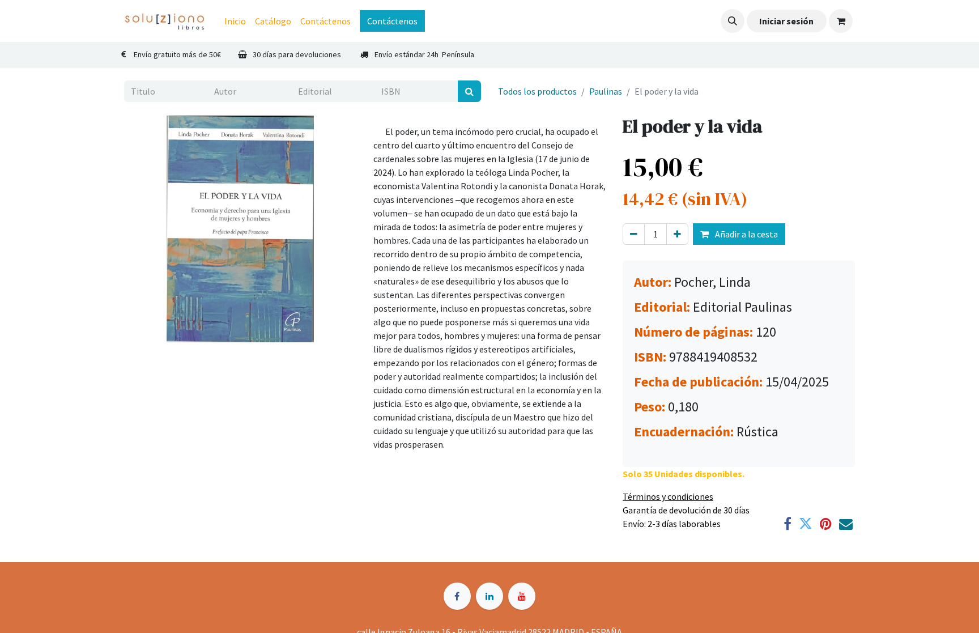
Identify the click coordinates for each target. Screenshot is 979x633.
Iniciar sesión (786, 21)
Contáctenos (392, 21)
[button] (732, 21)
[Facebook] (787, 523)
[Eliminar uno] (634, 234)
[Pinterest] (826, 523)
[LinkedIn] (489, 596)
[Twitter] (805, 523)
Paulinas (605, 91)
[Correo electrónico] (846, 523)
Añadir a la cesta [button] (745, 234)
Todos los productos (537, 91)
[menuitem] (235, 21)
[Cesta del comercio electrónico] (841, 21)
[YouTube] (521, 596)
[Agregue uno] (677, 234)
